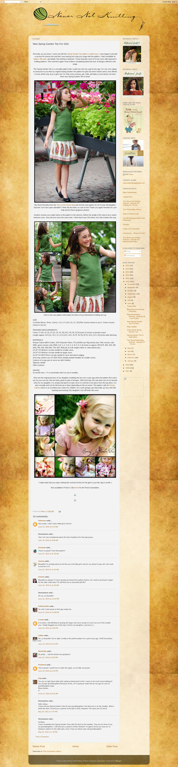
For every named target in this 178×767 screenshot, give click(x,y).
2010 (128, 281)
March (130, 354)
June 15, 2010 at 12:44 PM (48, 599)
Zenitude (42, 547)
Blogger (118, 761)
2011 (128, 278)
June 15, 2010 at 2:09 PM (48, 628)
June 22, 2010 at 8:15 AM (48, 694)
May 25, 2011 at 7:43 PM (47, 732)
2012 (128, 275)
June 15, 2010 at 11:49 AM (48, 585)
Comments (130, 255)
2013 (128, 272)
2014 (128, 269)
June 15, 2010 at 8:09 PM (48, 657)
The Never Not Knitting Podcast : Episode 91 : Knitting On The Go (131, 203)
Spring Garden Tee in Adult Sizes (135, 336)
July (129, 300)
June (130, 303)
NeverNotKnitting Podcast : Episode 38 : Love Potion (136, 316)
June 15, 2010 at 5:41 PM (48, 644)
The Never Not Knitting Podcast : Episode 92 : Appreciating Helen (131, 239)
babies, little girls (40, 59)
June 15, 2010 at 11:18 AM (48, 554)
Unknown (42, 521)
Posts (128, 251)
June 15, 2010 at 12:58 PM (48, 612)
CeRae (41, 635)
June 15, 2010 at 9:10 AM (48, 527)
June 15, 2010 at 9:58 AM (48, 540)
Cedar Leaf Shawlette (131, 229)
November (132, 287)
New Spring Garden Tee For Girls (134, 322)
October (131, 291)
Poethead (42, 665)
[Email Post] (59, 511)
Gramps (126, 224)
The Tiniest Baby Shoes (132, 209)
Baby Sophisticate (130, 192)
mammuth (101, 761)
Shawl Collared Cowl (131, 214)
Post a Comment (42, 737)
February (131, 358)
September (132, 294)
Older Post (111, 746)
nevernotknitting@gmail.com (134, 183)
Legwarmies (127, 197)
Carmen (41, 577)
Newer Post (39, 746)
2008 (128, 368)
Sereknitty (42, 651)
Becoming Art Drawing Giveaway (135, 310)
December (132, 284)
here (77, 488)
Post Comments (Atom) (52, 751)
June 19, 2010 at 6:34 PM (48, 671)
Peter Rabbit (132, 327)
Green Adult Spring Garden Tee (134, 331)
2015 (128, 266)
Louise (41, 620)
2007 (128, 371)
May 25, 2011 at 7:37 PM (47, 712)
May (129, 348)
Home (76, 746)
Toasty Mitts (131, 306)
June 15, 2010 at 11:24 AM (48, 570)
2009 (128, 365)
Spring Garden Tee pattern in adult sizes (83, 54)
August (130, 297)
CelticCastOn (43, 606)
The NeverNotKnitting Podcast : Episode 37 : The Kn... (136, 342)
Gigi (40, 678)
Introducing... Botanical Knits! (134, 233)
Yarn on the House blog (66, 205)
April (129, 351)
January (131, 361)
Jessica (41, 561)
